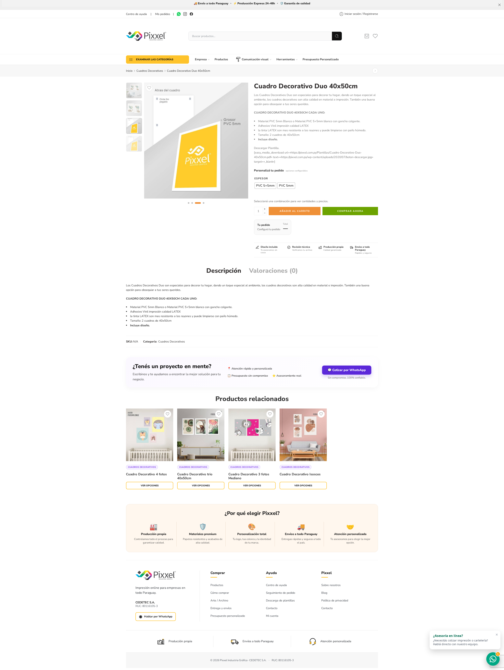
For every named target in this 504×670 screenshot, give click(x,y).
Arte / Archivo (219, 600)
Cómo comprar (219, 593)
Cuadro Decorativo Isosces (300, 474)
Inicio (129, 71)
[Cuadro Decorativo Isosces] (303, 435)
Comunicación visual (255, 59)
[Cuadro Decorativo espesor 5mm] (196, 141)
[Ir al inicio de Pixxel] (155, 575)
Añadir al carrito (295, 211)
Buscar (337, 36)
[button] (465, 640)
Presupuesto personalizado (227, 616)
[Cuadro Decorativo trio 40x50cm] (375, 71)
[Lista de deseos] (149, 88)
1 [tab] (188, 206)
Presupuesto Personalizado (321, 59)
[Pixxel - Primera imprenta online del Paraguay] (146, 36)
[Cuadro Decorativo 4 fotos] (149, 435)
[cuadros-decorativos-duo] (134, 90)
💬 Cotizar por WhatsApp (347, 370)
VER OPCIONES (150, 485)
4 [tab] (203, 206)
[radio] (265, 186)
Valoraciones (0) (273, 271)
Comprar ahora (350, 211)
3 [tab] (198, 206)
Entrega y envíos (221, 608)
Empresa (201, 59)
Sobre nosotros (331, 585)
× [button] (497, 635)
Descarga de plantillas (280, 600)
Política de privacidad (334, 600)
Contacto (271, 608)
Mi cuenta (272, 616)
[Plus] (265, 209)
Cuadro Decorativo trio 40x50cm (194, 476)
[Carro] (367, 36)
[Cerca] (499, 4)
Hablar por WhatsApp (155, 616)
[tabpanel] (196, 142)
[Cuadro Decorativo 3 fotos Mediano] (252, 435)
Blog (324, 593)
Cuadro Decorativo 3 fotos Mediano (248, 476)
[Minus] (265, 213)
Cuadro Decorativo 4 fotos (146, 474)
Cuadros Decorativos (149, 71)
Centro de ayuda (276, 585)
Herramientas (285, 59)
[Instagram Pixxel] (185, 14)
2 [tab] (192, 206)
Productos (221, 59)
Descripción (223, 271)
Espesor (261, 178)
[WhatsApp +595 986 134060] (179, 14)
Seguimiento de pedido (280, 593)
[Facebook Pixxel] (191, 14)
